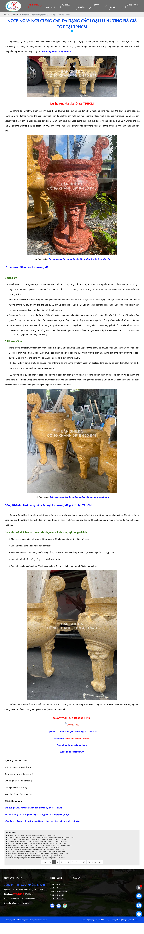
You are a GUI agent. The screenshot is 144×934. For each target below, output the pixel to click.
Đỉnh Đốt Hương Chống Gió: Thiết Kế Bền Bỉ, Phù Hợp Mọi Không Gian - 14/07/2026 (36, 858)
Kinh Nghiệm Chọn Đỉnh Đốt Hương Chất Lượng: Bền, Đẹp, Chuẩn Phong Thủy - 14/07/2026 (40, 845)
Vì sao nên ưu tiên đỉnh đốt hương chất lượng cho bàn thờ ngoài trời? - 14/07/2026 (37, 843)
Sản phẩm (66, 5)
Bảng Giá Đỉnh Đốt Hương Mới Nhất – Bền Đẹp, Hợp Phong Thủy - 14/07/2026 (35, 855)
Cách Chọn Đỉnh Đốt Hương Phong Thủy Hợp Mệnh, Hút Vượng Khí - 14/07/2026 (36, 849)
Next (94, 862)
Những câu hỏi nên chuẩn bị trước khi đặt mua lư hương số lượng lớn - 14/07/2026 (37, 839)
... (79, 862)
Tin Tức (81, 7)
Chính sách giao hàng (58, 895)
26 (89, 862)
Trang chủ (34, 5)
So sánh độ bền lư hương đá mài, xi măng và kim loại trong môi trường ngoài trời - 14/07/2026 (41, 837)
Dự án (96, 5)
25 (84, 862)
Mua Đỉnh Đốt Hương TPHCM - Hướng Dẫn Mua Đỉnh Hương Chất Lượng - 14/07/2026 (38, 853)
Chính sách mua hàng (58, 899)
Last (100, 862)
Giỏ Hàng (133, 5)
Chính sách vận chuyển (58, 888)
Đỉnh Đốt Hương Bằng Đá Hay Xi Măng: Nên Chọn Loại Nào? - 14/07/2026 (33, 847)
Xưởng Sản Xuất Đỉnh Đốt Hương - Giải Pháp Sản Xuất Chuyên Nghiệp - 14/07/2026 (37, 851)
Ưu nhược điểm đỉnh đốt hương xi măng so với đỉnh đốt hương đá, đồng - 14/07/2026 (37, 841)
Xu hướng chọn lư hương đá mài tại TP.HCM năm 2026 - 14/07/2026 (32, 835)
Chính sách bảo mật (57, 884)
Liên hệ (113, 7)
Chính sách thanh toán (58, 892)
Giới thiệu (50, 7)
